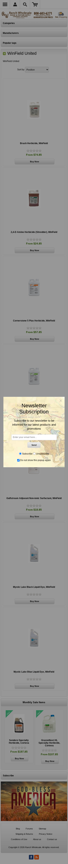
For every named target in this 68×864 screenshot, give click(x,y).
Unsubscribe (42, 453)
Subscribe (27, 453)
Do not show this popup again (35, 460)
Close (61, 400)
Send (34, 445)
